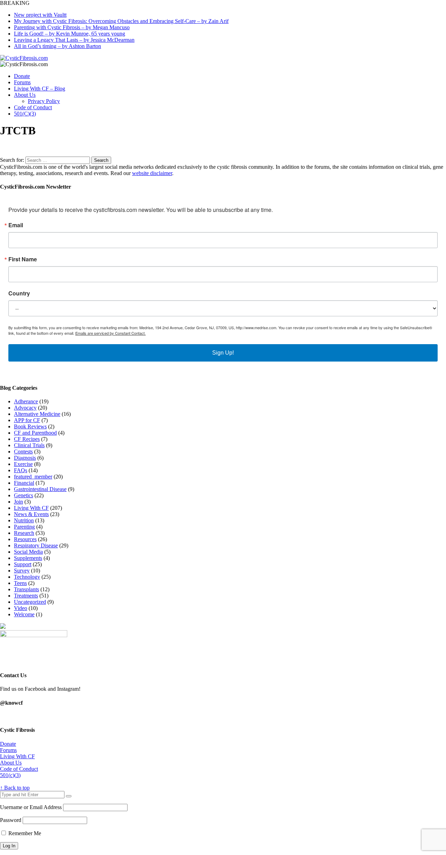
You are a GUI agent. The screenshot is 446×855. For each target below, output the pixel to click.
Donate (22, 76)
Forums (22, 82)
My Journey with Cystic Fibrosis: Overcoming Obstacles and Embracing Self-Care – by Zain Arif (121, 21)
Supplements (28, 558)
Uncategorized (30, 602)
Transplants (26, 589)
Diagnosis (25, 458)
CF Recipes (27, 439)
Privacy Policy (44, 101)
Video (20, 608)
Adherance (26, 401)
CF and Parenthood (35, 433)
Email (15, 225)
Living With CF (31, 508)
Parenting (24, 527)
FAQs (20, 470)
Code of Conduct (33, 107)
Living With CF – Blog (39, 89)
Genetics (23, 495)
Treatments (26, 596)
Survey (22, 570)
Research (24, 533)
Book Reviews (30, 426)
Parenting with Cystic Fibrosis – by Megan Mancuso (72, 27)
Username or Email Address (31, 807)
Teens (20, 583)
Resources (25, 539)
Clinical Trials (29, 445)
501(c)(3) (10, 775)
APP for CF (27, 420)
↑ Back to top (15, 788)
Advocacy (25, 408)
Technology (27, 577)
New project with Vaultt (40, 15)
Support (22, 564)
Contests (23, 451)
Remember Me (24, 833)
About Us (25, 95)
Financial (24, 483)
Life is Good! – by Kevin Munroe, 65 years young (69, 34)
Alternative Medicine (37, 414)
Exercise (23, 464)
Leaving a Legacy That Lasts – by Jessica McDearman (74, 40)
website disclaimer (152, 173)
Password (10, 820)
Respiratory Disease (36, 545)
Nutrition (24, 520)
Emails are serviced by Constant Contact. (110, 333)
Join (18, 502)
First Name (22, 259)
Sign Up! (223, 353)
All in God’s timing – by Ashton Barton (57, 46)
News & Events (31, 514)
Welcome (24, 614)
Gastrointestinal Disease (40, 489)
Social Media (28, 552)
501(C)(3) (25, 114)
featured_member (33, 477)
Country (19, 293)
